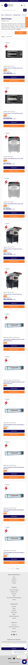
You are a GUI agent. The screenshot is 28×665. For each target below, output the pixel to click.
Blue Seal (14, 606)
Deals (14, 595)
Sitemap (14, 582)
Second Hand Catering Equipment (14, 597)
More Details (14, 345)
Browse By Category (14, 589)
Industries (14, 593)
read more (19, 29)
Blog (14, 577)
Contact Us (14, 581)
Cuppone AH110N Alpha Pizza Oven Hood (13, 158)
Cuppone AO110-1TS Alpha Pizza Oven (12, 294)
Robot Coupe (14, 612)
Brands (14, 599)
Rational (14, 610)
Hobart (14, 608)
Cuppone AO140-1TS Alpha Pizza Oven (12, 249)
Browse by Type (14, 591)
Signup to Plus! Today (14, 0)
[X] (16, 634)
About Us (14, 579)
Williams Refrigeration (14, 616)
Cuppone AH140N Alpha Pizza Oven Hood (13, 203)
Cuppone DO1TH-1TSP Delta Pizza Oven (13, 113)
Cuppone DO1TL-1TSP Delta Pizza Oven (12, 68)
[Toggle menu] (2, 5)
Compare (21, 32)
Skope (14, 614)
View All (14, 618)
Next (18, 568)
